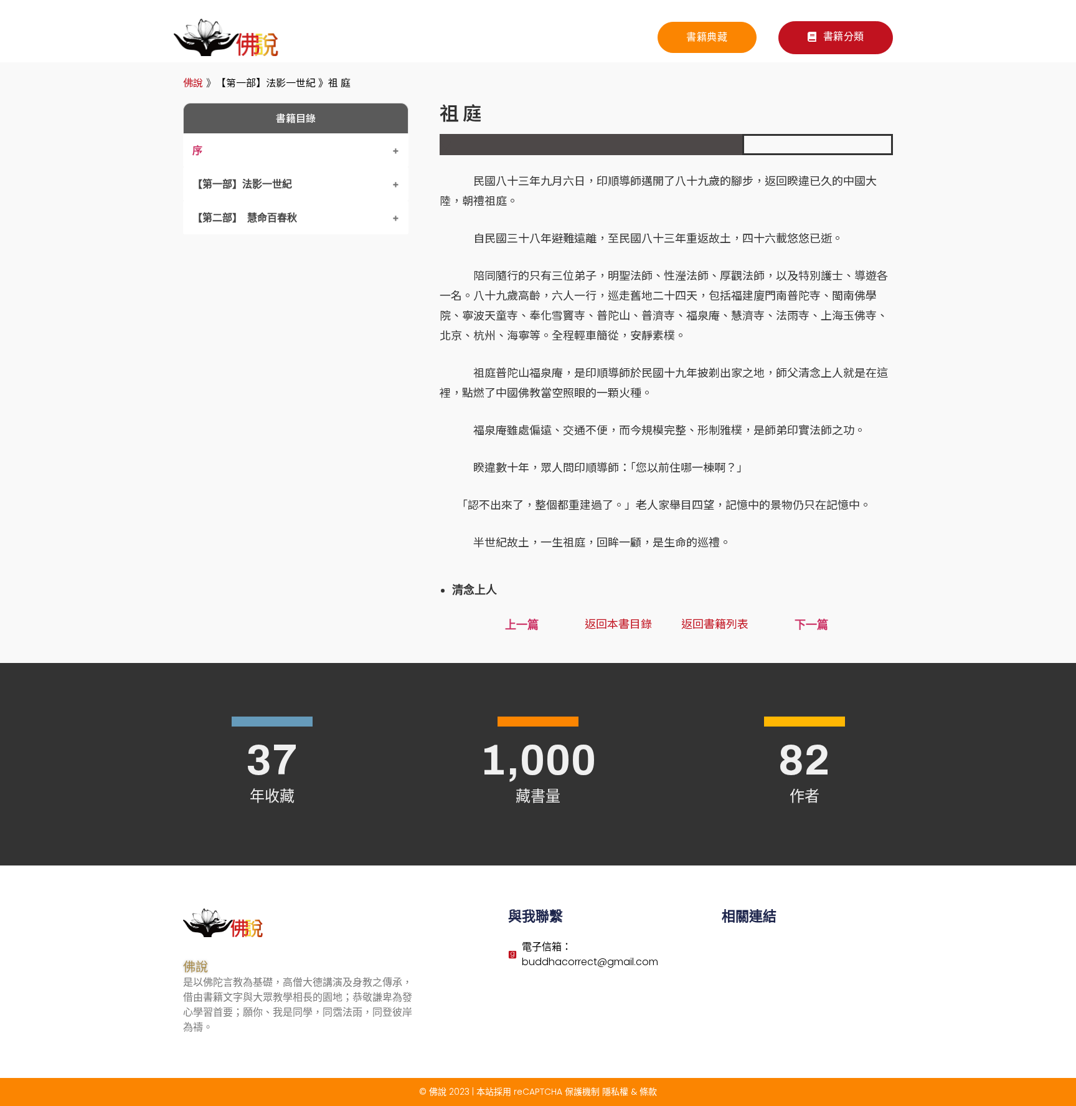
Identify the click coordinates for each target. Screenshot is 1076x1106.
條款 (648, 1091)
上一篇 (522, 624)
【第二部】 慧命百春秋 (244, 217)
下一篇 (811, 624)
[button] (835, 37)
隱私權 (615, 1091)
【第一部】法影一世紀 (242, 184)
